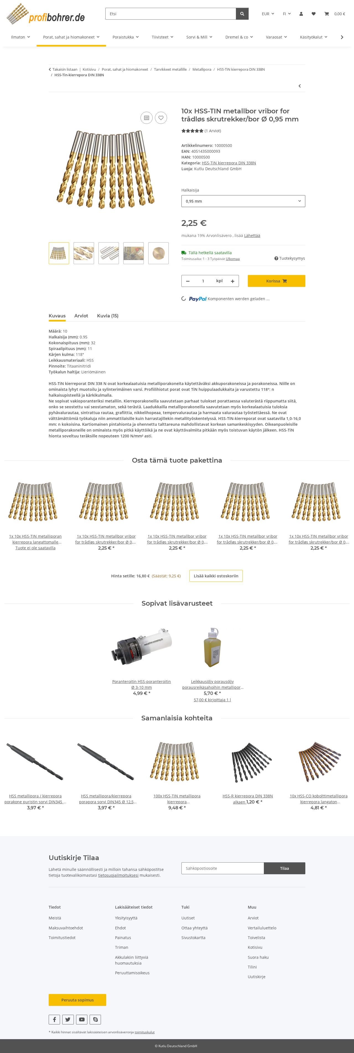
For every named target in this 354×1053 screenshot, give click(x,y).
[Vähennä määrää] (188, 281)
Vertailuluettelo (262, 927)
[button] (301, 13)
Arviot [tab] (81, 315)
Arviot (253, 918)
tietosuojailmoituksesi (118, 875)
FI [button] (284, 13)
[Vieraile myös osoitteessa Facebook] (54, 1019)
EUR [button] (265, 13)
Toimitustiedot (62, 937)
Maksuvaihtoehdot (66, 927)
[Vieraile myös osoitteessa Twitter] (68, 1019)
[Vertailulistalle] (146, 118)
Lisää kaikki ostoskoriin (216, 575)
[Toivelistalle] (161, 118)
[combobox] (243, 201)
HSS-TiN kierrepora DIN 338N (229, 162)
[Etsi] (242, 14)
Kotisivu (255, 947)
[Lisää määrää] (233, 281)
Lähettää (252, 235)
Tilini (252, 967)
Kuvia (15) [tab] (108, 315)
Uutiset (188, 918)
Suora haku (258, 957)
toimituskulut (145, 1032)
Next (340, 512)
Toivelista (256, 937)
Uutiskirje (257, 976)
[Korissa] (53, 104)
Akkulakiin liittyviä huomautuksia (131, 960)
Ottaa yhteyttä (194, 927)
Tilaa (284, 868)
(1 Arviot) (213, 130)
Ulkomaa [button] (233, 258)
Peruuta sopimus (77, 1000)
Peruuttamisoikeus (132, 972)
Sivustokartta (193, 937)
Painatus (123, 937)
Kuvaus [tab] (57, 315)
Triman (121, 947)
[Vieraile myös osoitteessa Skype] (95, 1019)
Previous (13, 512)
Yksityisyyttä (126, 918)
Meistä (55, 918)
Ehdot (120, 927)
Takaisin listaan (65, 69)
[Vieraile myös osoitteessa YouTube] (81, 1019)
